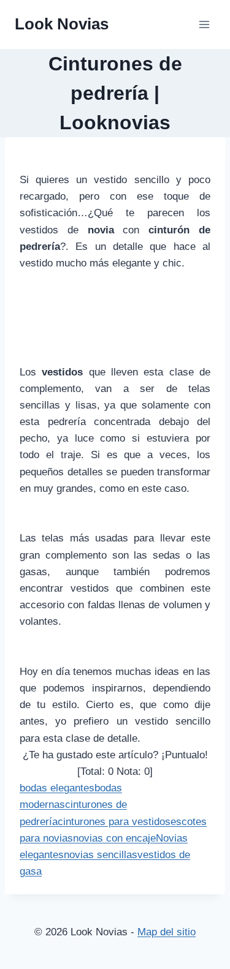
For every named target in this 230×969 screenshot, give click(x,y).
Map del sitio (166, 932)
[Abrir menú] (204, 24)
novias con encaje (114, 838)
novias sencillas (100, 855)
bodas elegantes (57, 788)
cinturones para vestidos (114, 822)
